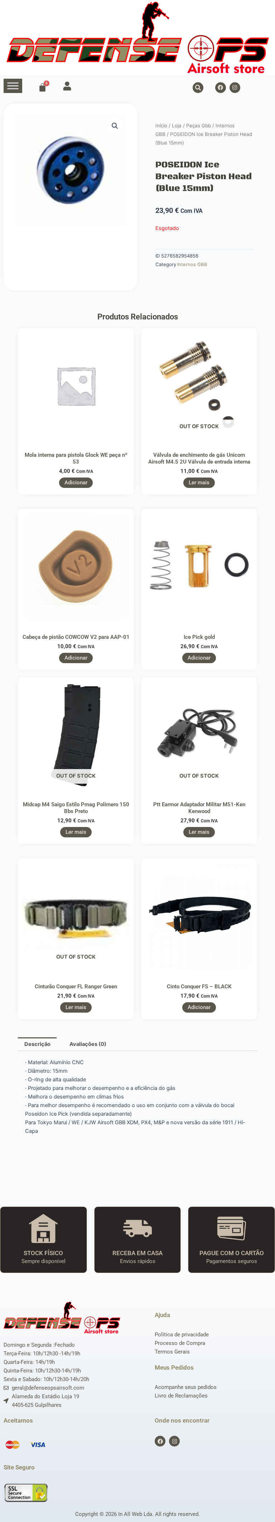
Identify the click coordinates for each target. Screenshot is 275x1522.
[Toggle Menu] (13, 85)
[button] (198, 87)
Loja (177, 125)
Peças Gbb (198, 125)
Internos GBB (192, 264)
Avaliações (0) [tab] (87, 1044)
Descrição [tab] (37, 1044)
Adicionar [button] (75, 482)
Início (161, 125)
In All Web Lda (135, 1514)
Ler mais (199, 482)
